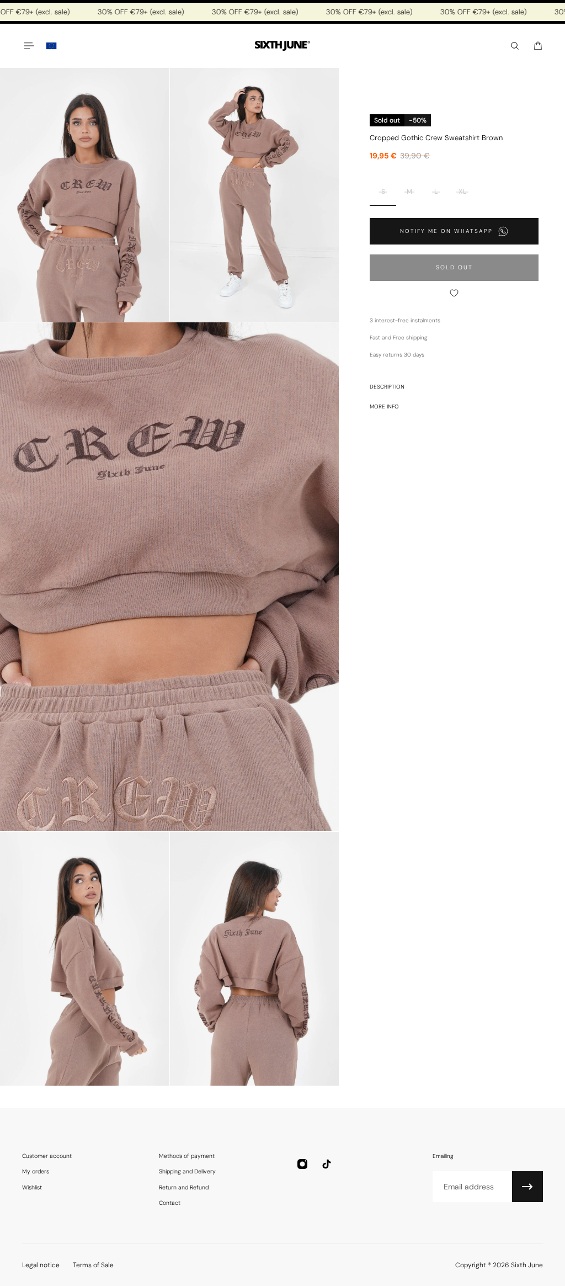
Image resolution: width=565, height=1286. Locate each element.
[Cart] (538, 45)
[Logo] (282, 46)
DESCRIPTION (387, 386)
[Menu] (29, 46)
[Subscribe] (527, 1186)
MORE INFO (384, 406)
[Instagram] (302, 1164)
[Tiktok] (327, 1164)
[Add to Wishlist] (454, 293)
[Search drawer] (514, 45)
